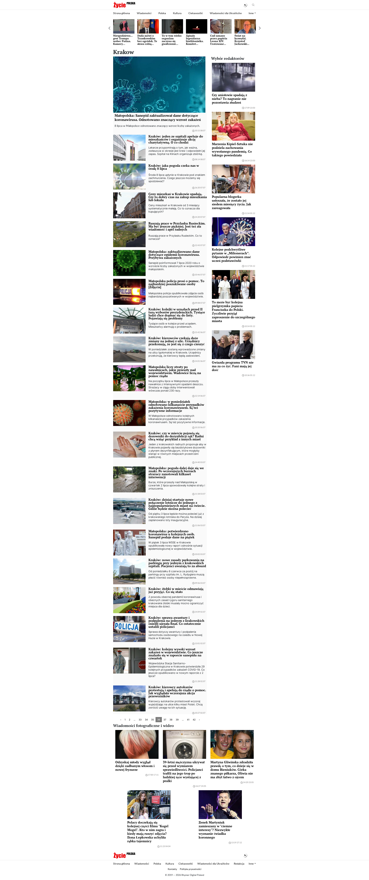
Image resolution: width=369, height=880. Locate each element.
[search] (253, 5)
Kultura (177, 13)
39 (177, 719)
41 (188, 719)
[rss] (245, 5)
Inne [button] (251, 13)
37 (164, 719)
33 (140, 719)
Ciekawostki (195, 13)
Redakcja (239, 864)
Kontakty (172, 869)
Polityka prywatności (190, 869)
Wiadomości (144, 13)
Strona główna (121, 13)
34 (146, 719)
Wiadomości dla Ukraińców (226, 13)
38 (171, 719)
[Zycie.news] (124, 5)
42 (194, 719)
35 (152, 719)
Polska (162, 13)
